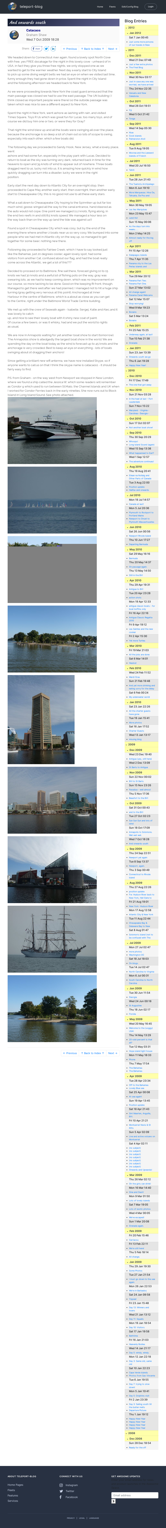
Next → (112, 48)
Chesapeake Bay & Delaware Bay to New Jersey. (139, 925)
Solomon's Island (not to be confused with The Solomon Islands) (141, 936)
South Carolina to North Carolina (141, 981)
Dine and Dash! (136, 1192)
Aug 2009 (135, 882)
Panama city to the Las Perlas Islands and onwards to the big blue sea (141, 265)
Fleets (112, 6)
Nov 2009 (135, 772)
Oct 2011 (135, 101)
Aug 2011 (135, 144)
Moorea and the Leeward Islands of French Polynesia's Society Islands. (141, 154)
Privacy (71, 1518)
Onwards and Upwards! (140, 1170)
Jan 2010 (135, 702)
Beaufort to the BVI (138, 798)
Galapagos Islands (138, 255)
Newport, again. (137, 866)
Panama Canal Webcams (141, 295)
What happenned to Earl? (141, 453)
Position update (136, 487)
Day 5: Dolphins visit (139, 1396)
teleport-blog (30, 6)
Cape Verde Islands (138, 1372)
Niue (131, 132)
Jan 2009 (135, 1262)
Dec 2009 (135, 750)
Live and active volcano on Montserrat (142, 1138)
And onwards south (138, 843)
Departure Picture (137, 1410)
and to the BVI (136, 812)
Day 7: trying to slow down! (139, 1385)
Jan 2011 (135, 348)
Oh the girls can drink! (140, 1184)
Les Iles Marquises (138, 209)
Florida (132, 1014)
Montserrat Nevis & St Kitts (140, 1126)
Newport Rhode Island (140, 536)
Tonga (132, 118)
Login (151, 6)
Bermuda (133, 558)
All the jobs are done (139, 654)
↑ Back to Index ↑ (92, 48)
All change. (134, 1257)
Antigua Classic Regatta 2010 (140, 619)
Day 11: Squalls (136, 1319)
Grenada (133, 343)
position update (136, 891)
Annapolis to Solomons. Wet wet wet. (140, 833)
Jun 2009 (135, 988)
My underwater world (139, 697)
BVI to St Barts (136, 781)
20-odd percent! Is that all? (140, 1041)
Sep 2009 (135, 848)
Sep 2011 (135, 123)
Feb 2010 (135, 668)
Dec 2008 (135, 1438)
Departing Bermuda (138, 544)
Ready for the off (137, 1447)
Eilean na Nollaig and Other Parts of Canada (140, 477)
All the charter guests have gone (139, 712)
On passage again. (138, 567)
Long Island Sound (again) (141, 444)
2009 (131, 744)
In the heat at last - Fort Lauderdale (141, 400)
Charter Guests (136, 731)
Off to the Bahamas (138, 1085)
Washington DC (136, 955)
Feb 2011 (135, 325)
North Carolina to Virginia (141, 972)
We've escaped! (136, 1217)
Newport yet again (138, 857)
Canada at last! (136, 504)
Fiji (130, 110)
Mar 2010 (135, 645)
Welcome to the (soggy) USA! (141, 1029)
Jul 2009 (135, 942)
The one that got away (140, 385)
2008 (131, 1433)
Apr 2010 (135, 580)
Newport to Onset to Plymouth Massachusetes (141, 520)
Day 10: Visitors (137, 1327)
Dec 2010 (135, 376)
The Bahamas (135, 1068)
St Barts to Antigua (138, 767)
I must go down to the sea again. (142, 1280)
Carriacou (133, 1240)
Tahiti (131, 170)
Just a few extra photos (141, 64)
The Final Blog (136, 67)
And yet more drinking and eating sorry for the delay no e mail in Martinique (142, 687)
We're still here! (136, 1248)
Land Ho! (133, 218)
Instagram (71, 1485)
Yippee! (132, 1299)
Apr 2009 (135, 1076)
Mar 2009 (135, 1175)
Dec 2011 (135, 55)
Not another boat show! (141, 427)
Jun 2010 (135, 527)
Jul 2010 (134, 495)
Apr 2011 (135, 246)
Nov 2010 (135, 389)
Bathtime (133, 1336)
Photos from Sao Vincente (142, 1375)
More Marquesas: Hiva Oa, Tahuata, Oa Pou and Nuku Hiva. (142, 194)
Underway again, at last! (141, 334)
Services (13, 1500)
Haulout (132, 663)
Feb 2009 (135, 1231)
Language (94, 1518)
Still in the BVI (136, 575)
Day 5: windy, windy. (139, 1352)
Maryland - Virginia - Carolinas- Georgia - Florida (139, 412)
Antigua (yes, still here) (140, 759)
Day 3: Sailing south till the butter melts (140, 1405)
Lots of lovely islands (139, 1200)
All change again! (137, 292)
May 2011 (135, 200)
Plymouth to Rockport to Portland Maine (141, 514)
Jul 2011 (134, 161)
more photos (135, 951)
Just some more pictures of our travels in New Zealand (141, 43)
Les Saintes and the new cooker (141, 630)
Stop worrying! (136, 303)
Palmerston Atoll (137, 139)
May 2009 (135, 1019)
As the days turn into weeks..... (139, 228)
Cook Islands (135, 136)
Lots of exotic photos (140, 1209)
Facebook (71, 1497)
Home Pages (15, 1484)
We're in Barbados (138, 1290)
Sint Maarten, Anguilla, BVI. (140, 1115)
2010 (131, 370)
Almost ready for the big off (141, 239)
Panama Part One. (138, 283)
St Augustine (135, 1005)
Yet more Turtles (137, 640)
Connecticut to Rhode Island (139, 876)
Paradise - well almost (140, 789)
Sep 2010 (135, 432)
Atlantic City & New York (141, 914)
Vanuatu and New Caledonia (137, 94)
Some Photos (135, 1271)
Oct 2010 (135, 418)
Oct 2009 (135, 803)
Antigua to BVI (136, 589)
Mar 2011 (135, 271)
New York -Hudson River (141, 906)
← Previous (70, 48)
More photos (135, 722)
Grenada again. (136, 1226)
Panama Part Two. (138, 280)
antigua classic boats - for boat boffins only (142, 607)
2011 (131, 50)
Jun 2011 (135, 175)
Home (100, 6)
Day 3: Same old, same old (140, 1362)
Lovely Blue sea (136, 1088)
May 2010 (135, 549)
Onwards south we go (140, 357)
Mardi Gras (134, 677)
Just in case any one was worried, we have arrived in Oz (141, 83)
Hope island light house (140, 1051)
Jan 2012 (135, 32)
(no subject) (135, 1148)
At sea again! (135, 1096)
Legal (82, 1518)
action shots (135, 597)
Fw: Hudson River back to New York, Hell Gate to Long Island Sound (141, 896)
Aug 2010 (135, 466)
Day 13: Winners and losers (139, 1309)
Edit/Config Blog (130, 6)
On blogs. (134, 963)
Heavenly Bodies (137, 1344)
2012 (131, 27)
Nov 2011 (135, 72)
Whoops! (133, 441)
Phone (132, 1059)
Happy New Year (137, 1419)
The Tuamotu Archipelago (141, 184)
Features (13, 1495)
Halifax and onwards (139, 490)
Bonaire (132, 312)
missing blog (135, 739)
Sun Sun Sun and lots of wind (140, 822)
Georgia (133, 997)
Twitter (69, 1491)
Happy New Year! (137, 365)
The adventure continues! (141, 461)
